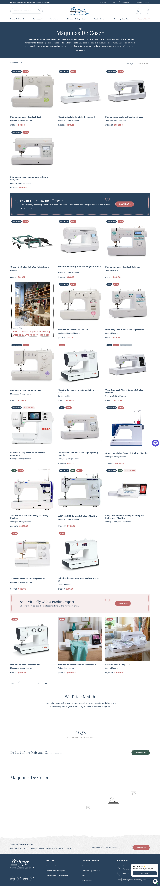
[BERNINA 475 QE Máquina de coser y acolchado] (32, 427)
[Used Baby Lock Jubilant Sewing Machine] (127, 304)
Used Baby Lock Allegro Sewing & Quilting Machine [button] (125, 391)
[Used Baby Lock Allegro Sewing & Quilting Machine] (127, 365)
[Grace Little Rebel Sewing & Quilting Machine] (127, 427)
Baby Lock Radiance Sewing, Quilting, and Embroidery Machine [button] (124, 516)
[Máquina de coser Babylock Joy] (80, 304)
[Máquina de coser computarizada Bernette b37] (80, 553)
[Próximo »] (45, 683)
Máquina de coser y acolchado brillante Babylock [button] (29, 178)
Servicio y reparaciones (91, 870)
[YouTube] (25, 879)
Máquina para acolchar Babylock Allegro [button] (124, 117)
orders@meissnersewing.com (134, 880)
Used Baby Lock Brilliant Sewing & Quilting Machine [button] (78, 454)
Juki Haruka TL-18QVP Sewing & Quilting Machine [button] (29, 516)
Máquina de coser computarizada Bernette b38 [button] (78, 391)
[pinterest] (19, 879)
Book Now (123, 603)
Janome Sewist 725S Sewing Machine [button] (27, 578)
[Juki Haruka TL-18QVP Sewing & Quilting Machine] (32, 490)
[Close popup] (156, 866)
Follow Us (139, 753)
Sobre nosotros (52, 866)
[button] (17, 18)
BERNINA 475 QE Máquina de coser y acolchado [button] (27, 454)
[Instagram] (12, 879)
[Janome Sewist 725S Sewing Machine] (32, 553)
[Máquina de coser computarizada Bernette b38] (80, 365)
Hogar (80, 29)
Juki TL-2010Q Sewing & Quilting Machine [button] (77, 516)
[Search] (39, 10)
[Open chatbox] (155, 881)
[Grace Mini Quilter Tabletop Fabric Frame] (32, 241)
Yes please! (144, 873)
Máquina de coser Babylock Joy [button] (73, 330)
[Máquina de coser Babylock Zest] (32, 91)
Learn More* (44, 2)
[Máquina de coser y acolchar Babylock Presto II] (80, 241)
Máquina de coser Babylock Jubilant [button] (122, 267)
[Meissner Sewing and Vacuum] (80, 11)
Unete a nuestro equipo (55, 870)
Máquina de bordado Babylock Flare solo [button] (77, 664)
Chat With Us (125, 204)
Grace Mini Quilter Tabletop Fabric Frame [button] (29, 267)
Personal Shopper (143, 2)
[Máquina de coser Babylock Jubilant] (127, 241)
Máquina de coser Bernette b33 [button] (25, 664)
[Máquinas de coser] (32, 304)
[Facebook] (32, 879)
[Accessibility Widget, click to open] (155, 443)
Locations (125, 2)
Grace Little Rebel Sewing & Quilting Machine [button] (126, 453)
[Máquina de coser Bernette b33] (32, 639)
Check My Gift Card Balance (57, 875)
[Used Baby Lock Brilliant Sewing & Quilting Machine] (80, 427)
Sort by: (129, 63)
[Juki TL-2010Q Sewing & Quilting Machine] (80, 490)
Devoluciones (87, 880)
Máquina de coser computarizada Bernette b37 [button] (78, 579)
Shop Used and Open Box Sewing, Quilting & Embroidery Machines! (31, 333)
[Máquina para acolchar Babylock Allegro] (127, 91)
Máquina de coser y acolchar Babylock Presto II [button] (79, 267)
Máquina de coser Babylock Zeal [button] (25, 390)
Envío (84, 875)
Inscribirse (141, 847)
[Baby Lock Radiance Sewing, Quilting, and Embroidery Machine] (127, 490)
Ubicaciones (86, 866)
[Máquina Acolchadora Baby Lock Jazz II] (80, 91)
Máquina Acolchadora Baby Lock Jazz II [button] (76, 117)
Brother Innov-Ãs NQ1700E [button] (118, 664)
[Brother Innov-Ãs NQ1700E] (127, 639)
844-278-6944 (108, 2)
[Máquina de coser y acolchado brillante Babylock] (32, 152)
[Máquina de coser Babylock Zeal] (32, 365)
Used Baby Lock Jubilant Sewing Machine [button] (124, 330)
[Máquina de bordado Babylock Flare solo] (80, 639)
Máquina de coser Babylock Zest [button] (25, 117)
